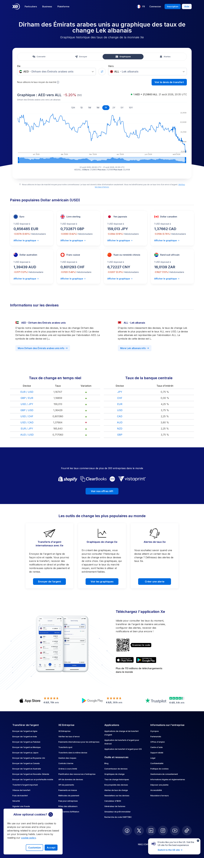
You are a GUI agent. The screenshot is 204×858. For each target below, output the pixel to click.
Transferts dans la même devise (72, 753)
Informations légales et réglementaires (167, 779)
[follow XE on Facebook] (127, 830)
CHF (119, 397)
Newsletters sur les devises (116, 795)
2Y (113, 107)
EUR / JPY (27, 428)
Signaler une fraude (21, 806)
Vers (111, 66)
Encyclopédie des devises (116, 785)
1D (81, 107)
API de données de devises (70, 779)
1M (97, 107)
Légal (152, 758)
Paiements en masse (67, 790)
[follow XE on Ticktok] (187, 830)
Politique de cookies (159, 769)
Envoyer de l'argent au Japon (25, 753)
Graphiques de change (114, 774)
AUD (119, 422)
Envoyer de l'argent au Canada (26, 763)
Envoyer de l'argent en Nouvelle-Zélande (30, 774)
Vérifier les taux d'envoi (69, 736)
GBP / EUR (27, 397)
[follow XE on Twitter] (139, 830)
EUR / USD (26, 391)
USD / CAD (26, 422)
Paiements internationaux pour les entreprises (78, 742)
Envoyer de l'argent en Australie (26, 769)
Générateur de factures (114, 806)
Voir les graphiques (102, 581)
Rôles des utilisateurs (68, 806)
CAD (119, 416)
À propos (154, 731)
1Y (106, 107)
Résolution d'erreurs (159, 795)
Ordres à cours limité (67, 769)
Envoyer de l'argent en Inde (24, 736)
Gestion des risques (67, 758)
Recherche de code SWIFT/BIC (118, 817)
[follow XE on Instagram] (163, 830)
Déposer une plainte (159, 785)
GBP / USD (26, 410)
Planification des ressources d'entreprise (76, 774)
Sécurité (16, 801)
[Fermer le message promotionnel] (198, 841)
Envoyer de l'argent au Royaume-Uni (28, 758)
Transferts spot (65, 747)
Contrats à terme (65, 763)
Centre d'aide (156, 747)
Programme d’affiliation (68, 812)
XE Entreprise (64, 731)
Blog (106, 763)
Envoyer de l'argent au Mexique (26, 747)
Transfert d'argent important (25, 785)
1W (89, 107)
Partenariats (155, 736)
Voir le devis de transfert (169, 82)
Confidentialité (156, 763)
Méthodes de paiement (68, 795)
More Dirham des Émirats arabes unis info (41, 348)
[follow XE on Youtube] (175, 830)
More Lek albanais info (133, 348)
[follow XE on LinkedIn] (151, 830)
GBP (119, 434)
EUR (119, 404)
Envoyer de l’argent (49, 581)
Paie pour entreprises (68, 801)
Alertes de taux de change (116, 790)
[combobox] (56, 71)
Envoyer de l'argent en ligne (24, 731)
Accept (51, 847)
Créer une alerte (154, 581)
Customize (34, 847)
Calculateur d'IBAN (112, 801)
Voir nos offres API (102, 491)
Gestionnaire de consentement (164, 774)
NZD (119, 428)
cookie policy (28, 837)
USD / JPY (27, 404)
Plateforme (63, 6)
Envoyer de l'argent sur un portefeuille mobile (32, 779)
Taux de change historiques (116, 779)
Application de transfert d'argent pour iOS (123, 749)
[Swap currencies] (102, 71)
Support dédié (156, 753)
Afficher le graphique (25, 240)
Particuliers (31, 6)
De (18, 66)
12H (73, 107)
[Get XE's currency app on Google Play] (146, 660)
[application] (102, 137)
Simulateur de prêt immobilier (117, 812)
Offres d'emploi (157, 742)
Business (47, 6)
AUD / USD (27, 434)
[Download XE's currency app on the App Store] (125, 660)
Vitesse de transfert (21, 790)
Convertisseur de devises (116, 769)
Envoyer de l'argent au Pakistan (26, 742)
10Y (131, 107)
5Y (122, 107)
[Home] (16, 7)
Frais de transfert (20, 795)
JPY (119, 391)
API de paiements (66, 785)
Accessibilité (156, 790)
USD (119, 410)
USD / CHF (26, 416)
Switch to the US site (169, 850)
